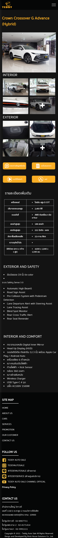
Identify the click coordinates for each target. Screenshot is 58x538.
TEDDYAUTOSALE (16, 465)
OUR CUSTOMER (10, 435)
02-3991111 (22, 529)
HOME (5, 408)
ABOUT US (7, 413)
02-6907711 (21, 521)
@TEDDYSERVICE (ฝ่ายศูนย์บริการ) (24, 476)
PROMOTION (8, 429)
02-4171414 (24, 525)
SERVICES (6, 424)
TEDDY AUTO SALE (17, 460)
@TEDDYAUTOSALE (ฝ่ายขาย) (22, 471)
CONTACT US (8, 440)
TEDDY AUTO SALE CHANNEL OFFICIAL (26, 481)
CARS (4, 418)
